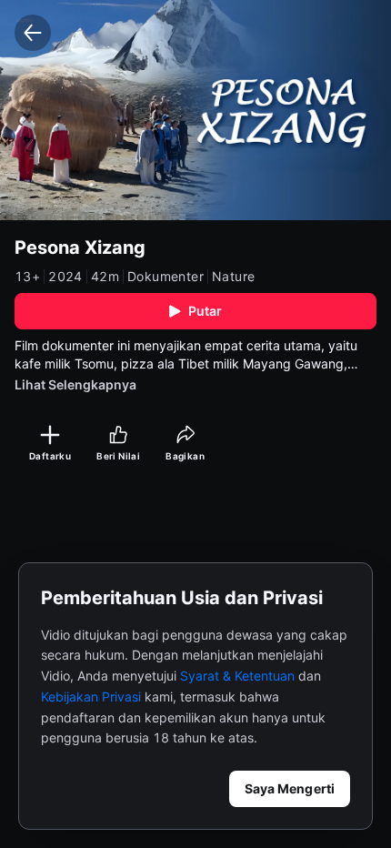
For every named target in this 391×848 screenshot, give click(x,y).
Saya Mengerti (290, 788)
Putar (205, 310)
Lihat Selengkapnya (75, 384)
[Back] (33, 33)
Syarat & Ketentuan (237, 675)
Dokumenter (165, 276)
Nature (233, 276)
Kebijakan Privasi (91, 696)
